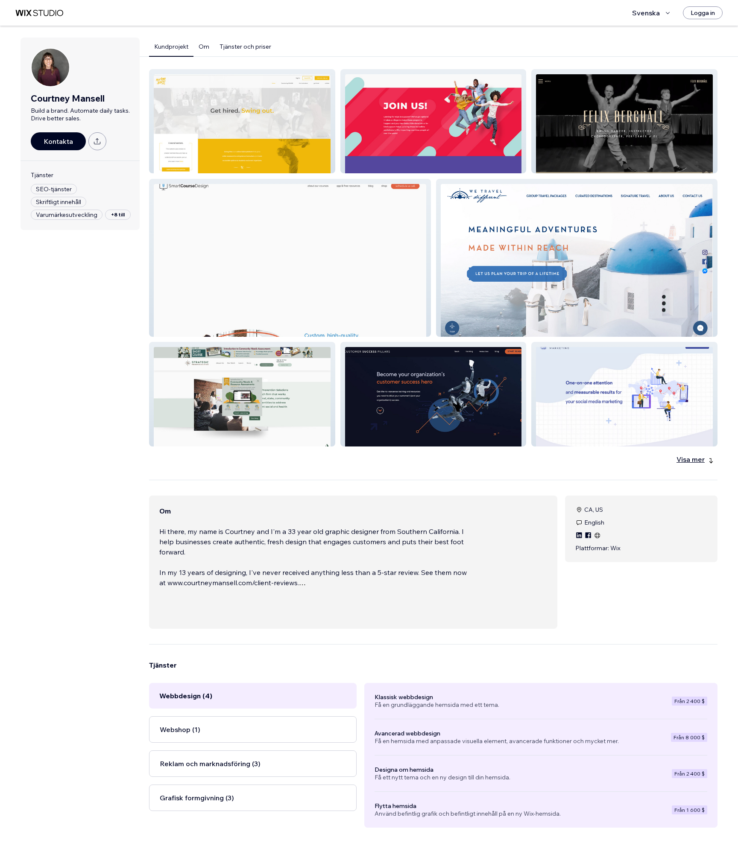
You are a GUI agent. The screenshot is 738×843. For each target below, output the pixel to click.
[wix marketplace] (39, 13)
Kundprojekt (171, 46)
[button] (242, 121)
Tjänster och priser (245, 46)
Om (204, 46)
